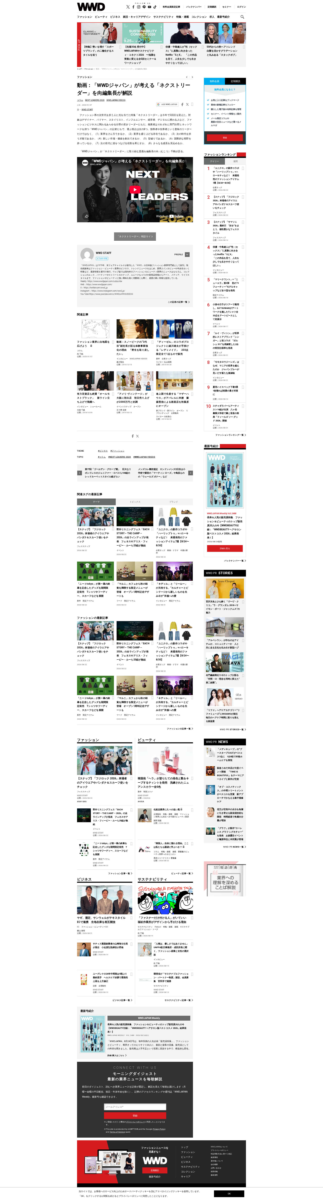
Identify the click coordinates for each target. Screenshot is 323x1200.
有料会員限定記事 (171, 7)
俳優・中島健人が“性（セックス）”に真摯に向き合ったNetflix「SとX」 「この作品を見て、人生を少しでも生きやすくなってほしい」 (181, 54)
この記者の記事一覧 (177, 302)
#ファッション (117, 451)
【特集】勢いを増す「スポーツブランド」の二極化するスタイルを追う (98, 50)
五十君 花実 (121, 410)
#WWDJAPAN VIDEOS (144, 457)
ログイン (241, 7)
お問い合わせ (216, 1168)
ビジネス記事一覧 (121, 1000)
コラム (80, 100)
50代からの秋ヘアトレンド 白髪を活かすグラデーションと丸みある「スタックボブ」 (222, 50)
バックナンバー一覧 (234, 561)
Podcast (158, 927)
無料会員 (214, 81)
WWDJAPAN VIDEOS (115, 100)
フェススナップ (83, 546)
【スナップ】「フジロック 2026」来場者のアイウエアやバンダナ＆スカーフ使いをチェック (93, 535)
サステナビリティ (163, 16)
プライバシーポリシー (135, 1122)
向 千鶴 (80, 354)
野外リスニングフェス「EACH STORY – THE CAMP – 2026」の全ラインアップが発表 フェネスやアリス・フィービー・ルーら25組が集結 (133, 537)
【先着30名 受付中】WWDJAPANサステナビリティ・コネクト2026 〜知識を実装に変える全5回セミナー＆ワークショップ (140, 54)
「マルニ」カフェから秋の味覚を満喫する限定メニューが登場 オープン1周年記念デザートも (133, 589)
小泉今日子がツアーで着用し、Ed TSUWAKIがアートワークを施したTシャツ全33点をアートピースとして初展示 (226, 311)
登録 (225, 138)
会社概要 (214, 1164)
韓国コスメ (148, 792)
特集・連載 (182, 16)
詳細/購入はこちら (115, 1055)
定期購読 (212, 7)
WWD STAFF (87, 109)
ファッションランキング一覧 (230, 435)
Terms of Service (117, 1132)
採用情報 (214, 1171)
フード (119, 601)
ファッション (84, 16)
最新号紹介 (223, 16)
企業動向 (174, 413)
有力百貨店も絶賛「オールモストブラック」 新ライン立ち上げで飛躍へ (93, 397)
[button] (243, 17)
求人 (211, 16)
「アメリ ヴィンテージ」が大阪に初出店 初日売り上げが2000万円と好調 (133, 397)
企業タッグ (166, 359)
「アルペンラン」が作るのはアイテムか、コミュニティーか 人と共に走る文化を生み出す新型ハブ (222, 644)
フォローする (102, 258)
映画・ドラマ (172, 550)
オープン (137, 407)
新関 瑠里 (158, 821)
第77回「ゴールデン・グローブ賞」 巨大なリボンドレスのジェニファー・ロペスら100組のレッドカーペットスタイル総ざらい (108, 473)
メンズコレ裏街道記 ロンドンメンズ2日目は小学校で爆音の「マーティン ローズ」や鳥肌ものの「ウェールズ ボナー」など (161, 473)
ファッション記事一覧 (119, 873)
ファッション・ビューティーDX (94, 927)
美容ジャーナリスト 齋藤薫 (165, 858)
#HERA (141, 802)
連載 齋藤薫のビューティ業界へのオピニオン (171, 853)
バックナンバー (194, 7)
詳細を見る (225, 548)
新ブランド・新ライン (165, 411)
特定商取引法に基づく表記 (221, 1154)
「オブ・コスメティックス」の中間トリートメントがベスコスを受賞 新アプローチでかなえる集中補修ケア (230, 794)
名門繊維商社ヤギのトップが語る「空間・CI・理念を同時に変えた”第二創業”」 (223, 679)
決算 (95, 986)
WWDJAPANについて (219, 1147)
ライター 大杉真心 (163, 416)
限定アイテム (88, 601)
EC (78, 927)
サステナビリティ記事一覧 (178, 1000)
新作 (158, 359)
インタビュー (122, 359)
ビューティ (101, 16)
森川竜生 (120, 362)
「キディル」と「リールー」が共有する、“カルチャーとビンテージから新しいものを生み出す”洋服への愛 (172, 589)
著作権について (217, 1161)
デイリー (214, 161)
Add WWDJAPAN (169, 104)
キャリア (185, 1176)
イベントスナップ (124, 407)
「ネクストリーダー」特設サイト (135, 236)
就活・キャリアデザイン (137, 16)
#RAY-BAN (81, 802)
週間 (235, 161)
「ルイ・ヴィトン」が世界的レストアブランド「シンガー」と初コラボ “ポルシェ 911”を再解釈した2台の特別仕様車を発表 (226, 340)
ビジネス (115, 16)
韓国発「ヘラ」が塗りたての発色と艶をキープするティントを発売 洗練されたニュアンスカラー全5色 (163, 782)
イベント (120, 550)
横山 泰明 (81, 931)
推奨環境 (214, 1157)
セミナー (226, 7)
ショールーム (95, 407)
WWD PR (232, 729)
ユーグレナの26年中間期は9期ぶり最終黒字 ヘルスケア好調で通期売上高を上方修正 (110, 977)
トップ (184, 1147)
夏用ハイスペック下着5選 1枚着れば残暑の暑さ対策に (226, 391)
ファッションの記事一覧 (179, 729)
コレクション (199, 16)
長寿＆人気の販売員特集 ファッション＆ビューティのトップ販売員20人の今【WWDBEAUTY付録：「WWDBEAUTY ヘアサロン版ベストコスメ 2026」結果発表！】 (146, 1028)
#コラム (102, 457)
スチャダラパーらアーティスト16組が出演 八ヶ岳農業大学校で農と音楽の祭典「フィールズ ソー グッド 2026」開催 (226, 413)
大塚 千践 (81, 410)
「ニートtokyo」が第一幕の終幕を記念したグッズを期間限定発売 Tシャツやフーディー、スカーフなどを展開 (93, 589)
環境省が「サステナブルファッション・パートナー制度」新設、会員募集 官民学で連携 (171, 977)
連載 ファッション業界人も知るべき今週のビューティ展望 (171, 815)
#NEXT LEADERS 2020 (119, 457)
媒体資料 (214, 1175)
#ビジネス (103, 451)
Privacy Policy (159, 1129)
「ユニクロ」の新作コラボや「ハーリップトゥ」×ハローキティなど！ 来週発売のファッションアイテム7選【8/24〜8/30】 (172, 537)
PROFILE (178, 254)
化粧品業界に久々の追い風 (167, 809)
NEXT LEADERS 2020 (94, 100)
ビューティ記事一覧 (181, 873)
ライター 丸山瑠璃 (163, 362)
